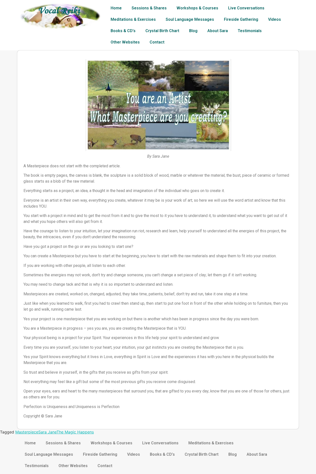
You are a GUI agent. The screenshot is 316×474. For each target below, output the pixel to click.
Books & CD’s (123, 30)
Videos (274, 19)
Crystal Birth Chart (162, 30)
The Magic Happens (75, 432)
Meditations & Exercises (133, 19)
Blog (193, 30)
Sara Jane (47, 432)
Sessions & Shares (149, 8)
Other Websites (125, 42)
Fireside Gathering (241, 19)
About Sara (217, 30)
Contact (157, 42)
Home (116, 8)
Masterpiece (26, 432)
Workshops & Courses (197, 8)
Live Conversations (246, 8)
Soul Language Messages (190, 19)
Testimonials (250, 30)
